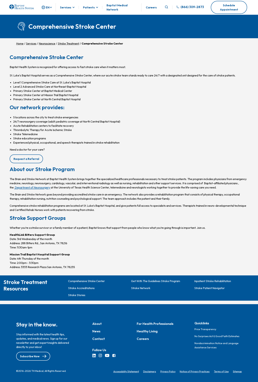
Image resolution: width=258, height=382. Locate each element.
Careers (151, 7)
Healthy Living (147, 331)
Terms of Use (221, 371)
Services (65, 7)
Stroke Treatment (68, 43)
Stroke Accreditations (81, 288)
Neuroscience (47, 43)
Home (20, 43)
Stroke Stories (76, 295)
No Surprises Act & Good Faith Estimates (216, 336)
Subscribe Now (29, 356)
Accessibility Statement (126, 371)
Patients (89, 7)
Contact (98, 339)
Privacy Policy (168, 371)
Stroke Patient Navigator (209, 288)
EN (47, 7)
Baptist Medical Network (117, 7)
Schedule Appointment (229, 7)
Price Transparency (205, 329)
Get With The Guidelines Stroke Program (155, 281)
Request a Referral (26, 159)
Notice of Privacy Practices (195, 371)
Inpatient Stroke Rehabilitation (212, 281)
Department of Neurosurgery (32, 187)
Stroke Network (140, 288)
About (97, 324)
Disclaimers (149, 371)
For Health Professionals (155, 324)
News (96, 331)
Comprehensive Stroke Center (86, 281)
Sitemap (237, 371)
